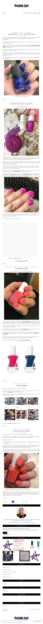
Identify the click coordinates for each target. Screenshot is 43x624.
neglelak (29, 32)
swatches (36, 266)
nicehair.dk (13, 173)
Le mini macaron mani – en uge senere (21, 104)
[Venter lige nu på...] (24, 556)
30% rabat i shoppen (21, 385)
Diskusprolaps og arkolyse (12, 572)
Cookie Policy (20, 622)
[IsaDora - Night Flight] (8, 556)
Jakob (4, 576)
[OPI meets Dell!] (8, 545)
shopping (32, 266)
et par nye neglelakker (26, 321)
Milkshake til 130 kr (27, 173)
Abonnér (5, 532)
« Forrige (5, 501)
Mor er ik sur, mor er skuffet (21, 431)
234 (22, 501)
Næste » (26, 501)
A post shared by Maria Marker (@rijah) (14, 257)
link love (19, 266)
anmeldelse (7, 266)
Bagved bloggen (5, 609)
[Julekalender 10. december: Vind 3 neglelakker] (18, 545)
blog (14, 266)
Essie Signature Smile (21, 268)
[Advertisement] (21, 22)
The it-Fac (36, 332)
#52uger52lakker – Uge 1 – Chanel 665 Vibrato (21, 34)
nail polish (24, 32)
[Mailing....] (35, 556)
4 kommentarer (24, 105)
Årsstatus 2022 (7, 574)
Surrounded (6, 333)
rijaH (3, 567)
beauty (20, 32)
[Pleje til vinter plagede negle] (35, 545)
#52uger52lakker (15, 32)
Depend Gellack (16, 170)
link (16, 266)
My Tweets (4, 605)
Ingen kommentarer (24, 270)
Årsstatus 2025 (7, 567)
